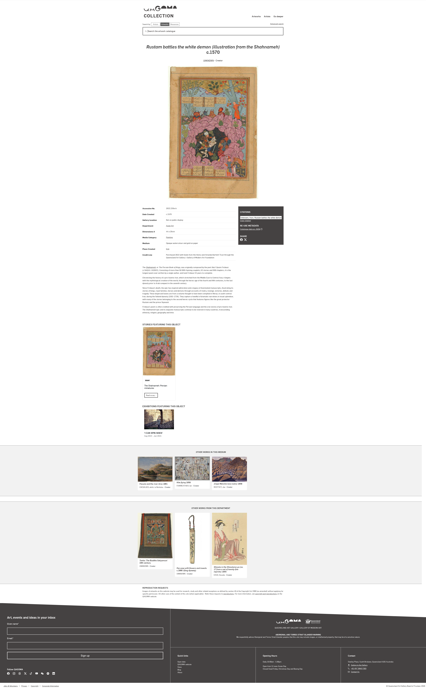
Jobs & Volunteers (11, 686)
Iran (167, 249)
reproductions (228, 594)
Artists (267, 16)
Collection (159, 16)
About (180, 672)
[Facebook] (241, 240)
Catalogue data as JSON (250, 229)
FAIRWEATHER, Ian (184, 485)
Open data (181, 662)
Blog (179, 669)
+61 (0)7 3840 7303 (358, 668)
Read (150, 395)
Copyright (34, 686)
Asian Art (170, 225)
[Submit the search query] (144, 31)
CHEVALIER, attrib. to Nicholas (151, 487)
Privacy (24, 686)
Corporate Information (50, 686)
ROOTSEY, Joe (219, 487)
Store (180, 667)
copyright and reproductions (266, 594)
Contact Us (355, 672)
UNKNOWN (208, 60)
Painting (169, 237)
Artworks (256, 16)
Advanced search (277, 24)
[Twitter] (245, 240)
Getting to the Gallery (359, 665)
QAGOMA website (184, 664)
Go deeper (278, 16)
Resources (175, 24)
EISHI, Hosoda (219, 575)
